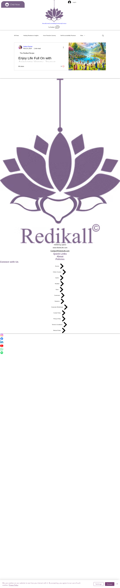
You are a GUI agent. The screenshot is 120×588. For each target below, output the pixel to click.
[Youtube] (60, 345)
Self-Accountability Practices (68, 35)
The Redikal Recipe (27, 53)
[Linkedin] (60, 342)
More (81, 35)
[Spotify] (60, 352)
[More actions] (64, 47)
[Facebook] (60, 338)
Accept (109, 584)
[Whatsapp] (60, 349)
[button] (103, 35)
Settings (99, 584)
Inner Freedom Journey (49, 35)
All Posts (16, 35)
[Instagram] (60, 335)
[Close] (117, 584)
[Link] (54, 11)
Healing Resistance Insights (30, 35)
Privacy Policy (13, 585)
